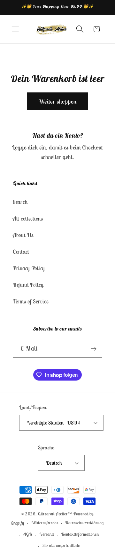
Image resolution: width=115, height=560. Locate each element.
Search (20, 202)
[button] (15, 29)
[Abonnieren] (93, 349)
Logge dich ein (29, 147)
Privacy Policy (29, 268)
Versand (47, 534)
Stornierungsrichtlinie (61, 545)
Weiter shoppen (58, 101)
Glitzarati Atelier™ (55, 514)
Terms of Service (31, 301)
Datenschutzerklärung (84, 523)
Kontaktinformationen (80, 534)
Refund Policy (28, 284)
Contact (21, 251)
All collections (28, 218)
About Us (23, 235)
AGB (27, 534)
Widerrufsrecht (45, 523)
